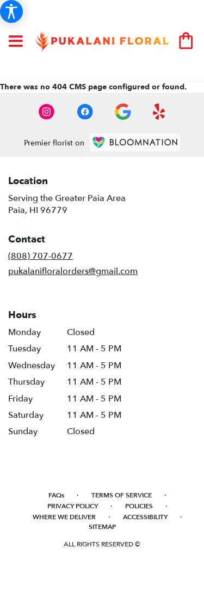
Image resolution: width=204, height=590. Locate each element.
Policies (139, 506)
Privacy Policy (72, 506)
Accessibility (145, 517)
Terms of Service (121, 495)
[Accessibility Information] (11, 11)
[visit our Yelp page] (159, 112)
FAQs (56, 495)
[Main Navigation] (16, 42)
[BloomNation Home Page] (135, 142)
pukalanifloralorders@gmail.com (73, 271)
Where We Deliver (64, 517)
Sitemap (102, 526)
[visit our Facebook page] (85, 112)
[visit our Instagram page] (47, 112)
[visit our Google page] (123, 112)
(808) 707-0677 (40, 256)
